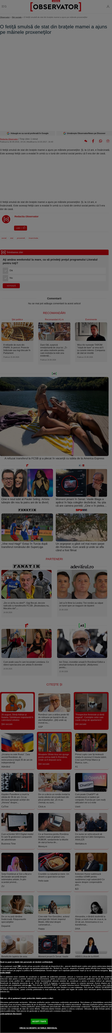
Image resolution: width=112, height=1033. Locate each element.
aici (29, 985)
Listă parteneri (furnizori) (11, 1014)
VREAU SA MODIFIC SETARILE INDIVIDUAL (38, 1028)
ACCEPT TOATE (39, 1021)
